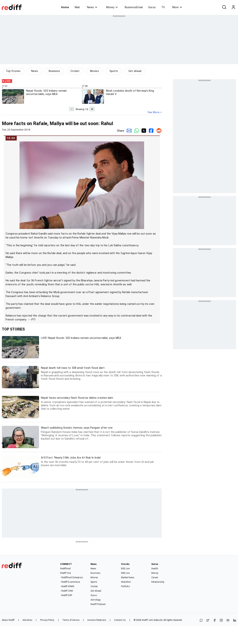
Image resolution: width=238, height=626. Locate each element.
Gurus (152, 7)
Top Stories (13, 71)
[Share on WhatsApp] (201, 620)
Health (154, 568)
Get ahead (134, 71)
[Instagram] (221, 620)
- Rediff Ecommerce (70, 582)
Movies (94, 71)
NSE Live (125, 573)
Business (54, 71)
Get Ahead (96, 591)
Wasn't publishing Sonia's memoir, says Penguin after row (101, 433)
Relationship (157, 582)
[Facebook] (214, 620)
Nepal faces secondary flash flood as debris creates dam (101, 403)
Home (65, 7)
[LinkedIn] (234, 620)
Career (154, 577)
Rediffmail (65, 568)
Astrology (96, 599)
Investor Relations (96, 620)
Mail (77, 7)
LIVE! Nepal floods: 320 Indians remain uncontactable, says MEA (81, 338)
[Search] (224, 7)
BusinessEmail (134, 7)
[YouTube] (227, 620)
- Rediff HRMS (67, 586)
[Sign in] (233, 7)
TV (163, 7)
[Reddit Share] (158, 130)
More (175, 7)
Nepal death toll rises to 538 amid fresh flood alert (101, 373)
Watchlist (126, 582)
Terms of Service (71, 620)
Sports (114, 71)
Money (110, 7)
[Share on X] (207, 620)
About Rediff (8, 620)
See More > (155, 112)
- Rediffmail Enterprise (71, 577)
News (90, 7)
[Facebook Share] (150, 130)
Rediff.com (147, 620)
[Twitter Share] (143, 130)
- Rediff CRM (66, 591)
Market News (127, 577)
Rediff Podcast (98, 604)
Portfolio (125, 586)
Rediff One (65, 573)
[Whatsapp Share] (135, 130)
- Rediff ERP (66, 595)
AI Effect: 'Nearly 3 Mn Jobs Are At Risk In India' (97, 461)
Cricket (74, 71)
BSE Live (125, 568)
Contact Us (120, 620)
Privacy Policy (47, 620)
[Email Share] (128, 130)
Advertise (27, 620)
